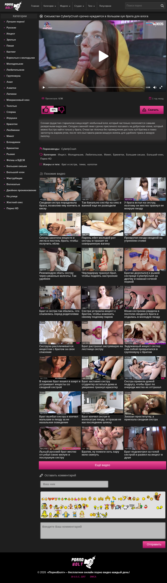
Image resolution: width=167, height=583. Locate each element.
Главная (35, 6)
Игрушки (12, 118)
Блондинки (13, 142)
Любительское (15, 69)
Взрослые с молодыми (21, 57)
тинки (82, 164)
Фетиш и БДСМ (16, 160)
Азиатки (11, 87)
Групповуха (13, 75)
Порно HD (12, 208)
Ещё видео (102, 465)
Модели (64, 6)
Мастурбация (14, 178)
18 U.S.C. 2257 (78, 577)
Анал (10, 81)
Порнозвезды (51, 149)
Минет (10, 136)
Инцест (11, 33)
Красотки (12, 124)
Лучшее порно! (16, 21)
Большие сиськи (17, 166)
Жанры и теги (51, 164)
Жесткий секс (15, 202)
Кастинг (11, 51)
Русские (11, 27)
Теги (90, 6)
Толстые (12, 106)
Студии (78, 6)
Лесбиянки (13, 130)
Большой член (15, 172)
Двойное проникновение (21, 190)
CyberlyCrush (68, 149)
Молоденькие (15, 63)
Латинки (11, 93)
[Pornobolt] (13, 6)
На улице (12, 196)
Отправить (154, 544)
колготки (92, 164)
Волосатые (13, 184)
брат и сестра (69, 164)
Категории (48, 6)
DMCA (93, 577)
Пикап (10, 45)
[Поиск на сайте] (163, 5)
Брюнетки (13, 148)
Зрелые (11, 39)
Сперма (11, 112)
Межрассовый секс (18, 99)
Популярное (105, 6)
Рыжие (11, 154)
